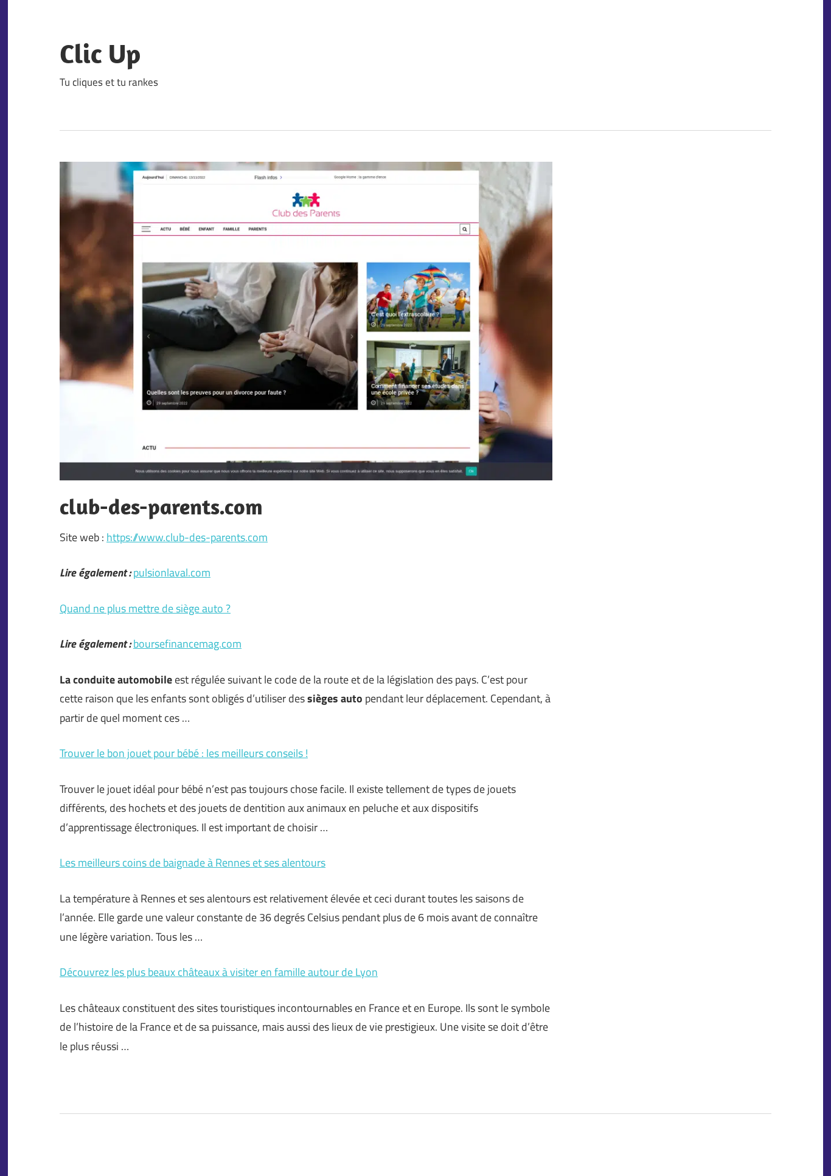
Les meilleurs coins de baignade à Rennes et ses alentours (192, 862)
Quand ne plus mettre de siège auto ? (145, 608)
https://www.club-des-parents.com (187, 537)
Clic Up (100, 53)
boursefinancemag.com (187, 643)
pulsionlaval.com (171, 572)
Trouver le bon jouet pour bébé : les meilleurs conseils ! (184, 753)
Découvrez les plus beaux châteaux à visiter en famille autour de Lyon (219, 972)
